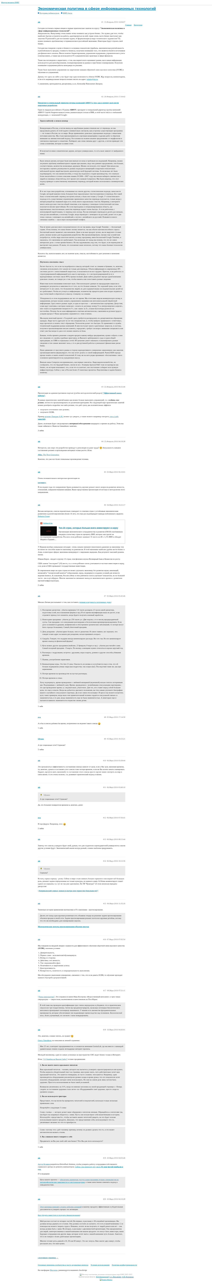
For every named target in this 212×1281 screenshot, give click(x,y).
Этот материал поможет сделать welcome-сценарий (61, 1207)
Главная (128, 25)
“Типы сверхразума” (46, 997)
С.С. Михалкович (115, 1277)
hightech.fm (48, 523)
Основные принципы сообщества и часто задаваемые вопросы (63, 1265)
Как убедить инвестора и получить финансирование (59, 1215)
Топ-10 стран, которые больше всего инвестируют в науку (88, 528)
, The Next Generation (48, 455)
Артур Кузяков (44, 1164)
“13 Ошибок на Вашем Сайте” (55, 1059)
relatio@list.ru (92, 79)
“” (68, 891)
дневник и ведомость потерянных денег (95, 602)
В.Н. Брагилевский (102, 1277)
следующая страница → (48, 1258)
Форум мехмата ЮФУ (10, 2)
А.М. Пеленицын (128, 1277)
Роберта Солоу (44, 516)
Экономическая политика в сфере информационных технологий (97, 8)
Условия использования (100, 1265)
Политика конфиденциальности (124, 1265)
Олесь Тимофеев (44, 1040)
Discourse (54, 1270)
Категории (138, 25)
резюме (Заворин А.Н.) (54, 417)
